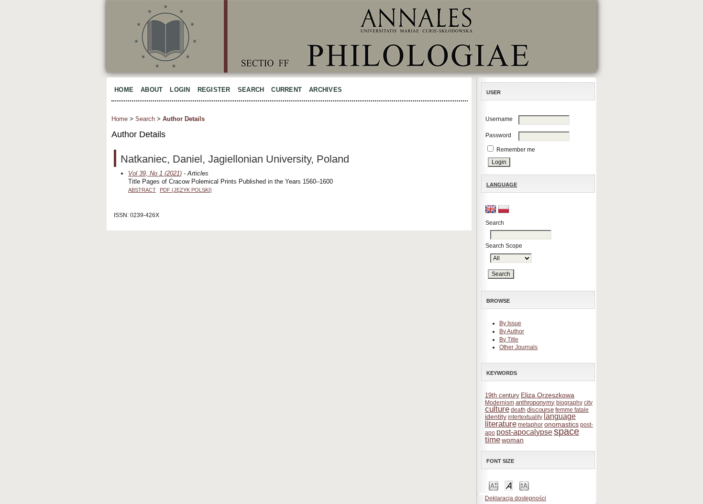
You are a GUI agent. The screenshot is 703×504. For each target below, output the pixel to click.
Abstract (142, 190)
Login (180, 89)
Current (286, 89)
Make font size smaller (493, 485)
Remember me (515, 149)
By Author (511, 331)
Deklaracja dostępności (515, 498)
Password (498, 135)
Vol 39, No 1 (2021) (155, 173)
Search (251, 89)
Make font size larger (524, 485)
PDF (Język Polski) (186, 190)
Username (499, 119)
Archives (325, 89)
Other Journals (518, 347)
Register (214, 89)
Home (123, 89)
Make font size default (509, 485)
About (152, 89)
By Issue (510, 323)
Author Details (184, 118)
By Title (508, 339)
